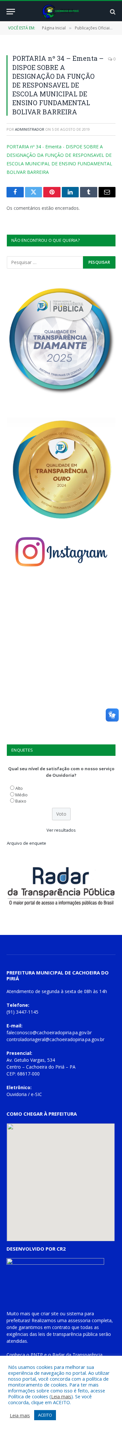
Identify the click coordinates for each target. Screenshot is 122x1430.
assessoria (79, 1320)
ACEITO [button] (45, 1415)
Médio (21, 795)
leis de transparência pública (68, 1334)
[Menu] (11, 11)
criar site (50, 1313)
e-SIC (36, 1094)
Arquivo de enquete (26, 843)
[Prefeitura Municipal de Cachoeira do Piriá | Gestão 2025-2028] (61, 11)
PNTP (37, 1355)
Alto (19, 788)
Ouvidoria (17, 1094)
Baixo (20, 801)
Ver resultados (61, 830)
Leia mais (61, 1396)
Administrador (29, 129)
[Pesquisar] (112, 11)
